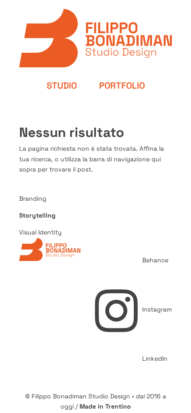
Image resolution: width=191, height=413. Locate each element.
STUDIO (62, 85)
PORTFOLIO (122, 85)
